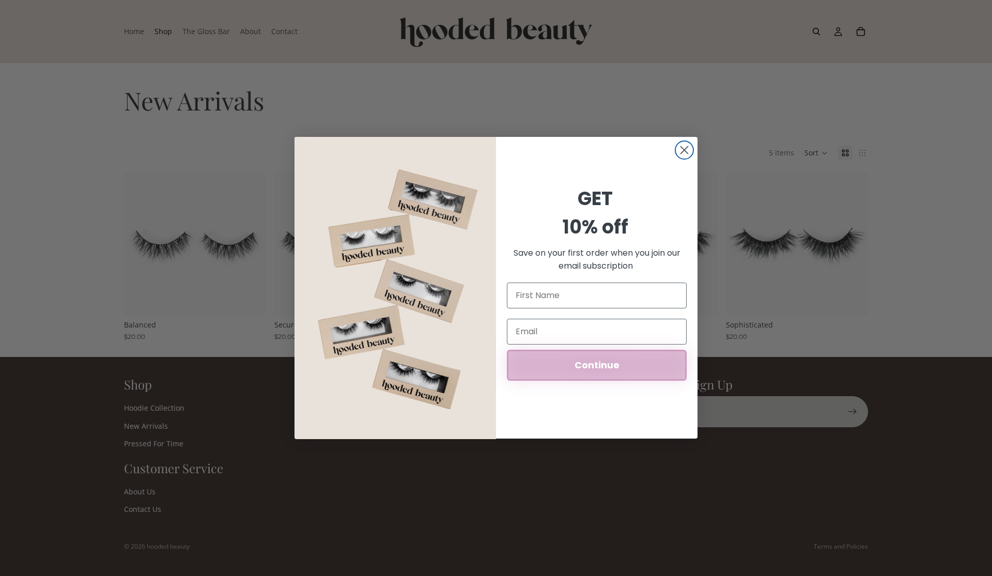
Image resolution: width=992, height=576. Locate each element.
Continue (597, 365)
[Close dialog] (684, 150)
